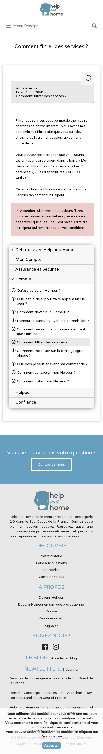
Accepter (51, 745)
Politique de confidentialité (65, 722)
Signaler (51, 626)
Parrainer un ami (51, 618)
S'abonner (70, 669)
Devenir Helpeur (51, 597)
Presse (51, 611)
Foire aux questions (51, 563)
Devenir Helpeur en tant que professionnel (51, 604)
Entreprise (52, 570)
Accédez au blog (64, 658)
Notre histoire (51, 556)
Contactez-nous (51, 464)
